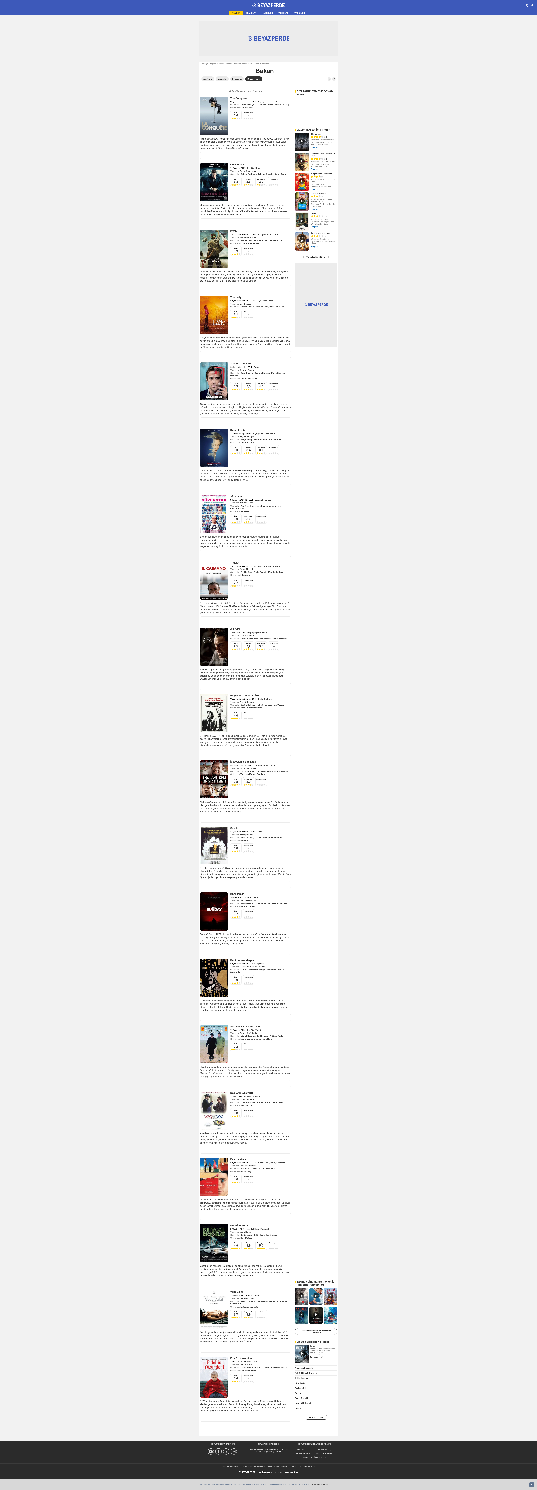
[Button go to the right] (334, 79)
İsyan (233, 231)
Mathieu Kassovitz (249, 237)
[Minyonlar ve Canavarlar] (302, 182)
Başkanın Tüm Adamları (244, 695)
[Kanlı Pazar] (214, 911)
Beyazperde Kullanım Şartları (260, 1466)
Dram (257, 168)
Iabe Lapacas (265, 240)
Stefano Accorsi (280, 1368)
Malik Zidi (277, 240)
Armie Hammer (279, 638)
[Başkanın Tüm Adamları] (214, 713)
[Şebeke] (214, 845)
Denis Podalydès (249, 105)
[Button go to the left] (329, 79)
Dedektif (262, 699)
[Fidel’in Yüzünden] (214, 1377)
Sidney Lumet (246, 834)
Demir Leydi (237, 430)
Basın (236, 179)
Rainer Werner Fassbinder (252, 967)
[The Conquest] (214, 116)
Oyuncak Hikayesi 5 (319, 193)
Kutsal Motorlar (239, 1225)
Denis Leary (277, 1102)
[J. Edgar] (214, 647)
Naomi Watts (266, 638)
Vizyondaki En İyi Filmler (316, 257)
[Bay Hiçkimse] (214, 1177)
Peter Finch (276, 837)
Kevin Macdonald (248, 768)
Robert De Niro (264, 1102)
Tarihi (275, 234)
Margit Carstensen (267, 969)
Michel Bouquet (248, 1036)
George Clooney (247, 370)
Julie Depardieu (264, 1368)
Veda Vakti (236, 1291)
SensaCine (300, 1453)
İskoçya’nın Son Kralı (243, 761)
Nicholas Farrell (279, 903)
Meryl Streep (246, 439)
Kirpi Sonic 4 (300, 1383)
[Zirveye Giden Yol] (214, 381)
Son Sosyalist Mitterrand (245, 1026)
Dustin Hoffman (248, 705)
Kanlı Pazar (237, 893)
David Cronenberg (248, 171)
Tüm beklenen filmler (316, 1417)
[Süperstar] (214, 514)
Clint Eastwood (247, 635)
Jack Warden (278, 705)
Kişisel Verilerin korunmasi (284, 1466)
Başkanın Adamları (241, 1093)
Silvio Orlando (260, 572)
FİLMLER (236, 13)
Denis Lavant (247, 1235)
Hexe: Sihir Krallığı (303, 1403)
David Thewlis (261, 307)
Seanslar (251, 13)
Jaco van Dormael (248, 1166)
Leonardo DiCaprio (250, 638)
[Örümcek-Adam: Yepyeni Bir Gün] (302, 162)
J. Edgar (235, 629)
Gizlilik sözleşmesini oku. (319, 1484)
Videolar (283, 13)
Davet (313, 213)
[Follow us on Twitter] (226, 1451)
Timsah (234, 562)
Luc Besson (245, 304)
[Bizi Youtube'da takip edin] (211, 1451)
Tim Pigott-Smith (263, 903)
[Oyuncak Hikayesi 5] (302, 201)
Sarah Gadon (281, 174)
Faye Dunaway (248, 837)
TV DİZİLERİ (299, 13)
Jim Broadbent (261, 439)
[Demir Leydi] (214, 448)
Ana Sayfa (204, 64)
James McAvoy (281, 771)
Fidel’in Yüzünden (241, 1358)
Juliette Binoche (266, 174)
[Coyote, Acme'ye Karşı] (302, 241)
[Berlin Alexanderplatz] (214, 978)
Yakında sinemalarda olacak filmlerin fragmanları (316, 1331)
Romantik (277, 566)
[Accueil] (268, 5)
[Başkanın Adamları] (214, 1111)
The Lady (235, 297)
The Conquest (238, 98)
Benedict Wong (276, 307)
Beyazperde (261, 179)
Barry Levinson (247, 1099)
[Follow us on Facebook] (218, 1451)
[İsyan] (214, 249)
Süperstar (236, 496)
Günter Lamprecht (249, 969)
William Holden (263, 837)
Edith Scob (259, 1235)
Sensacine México (311, 1457)
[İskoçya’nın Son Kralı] (214, 779)
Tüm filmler (228, 64)
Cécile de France (260, 506)
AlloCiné (300, 1449)
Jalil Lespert (262, 1036)
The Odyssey (316, 134)
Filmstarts (321, 1449)
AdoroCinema (322, 1453)
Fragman (314, 147)
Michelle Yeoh (247, 307)
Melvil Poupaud (248, 1301)
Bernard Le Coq (281, 105)
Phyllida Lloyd (247, 436)
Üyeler (236, 112)
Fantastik (280, 1163)
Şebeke (234, 828)
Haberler (267, 13)
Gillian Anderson (265, 771)
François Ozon (247, 1298)
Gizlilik (299, 1466)
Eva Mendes (271, 1235)
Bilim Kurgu (263, 1163)
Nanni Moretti (246, 569)
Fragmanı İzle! (316, 1357)
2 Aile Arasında (301, 1378)
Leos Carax (245, 1232)
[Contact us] (234, 1451)
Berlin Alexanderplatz (243, 960)
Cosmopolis (237, 164)
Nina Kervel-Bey (248, 1368)
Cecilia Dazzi (247, 572)
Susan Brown (275, 439)
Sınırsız (298, 1393)
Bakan (250, 64)
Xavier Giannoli (247, 503)
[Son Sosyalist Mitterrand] (214, 1044)
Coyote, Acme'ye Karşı (320, 233)
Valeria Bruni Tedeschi (267, 1301)
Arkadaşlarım (248, 112)
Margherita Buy (275, 572)
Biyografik (263, 102)
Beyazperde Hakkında (230, 1466)
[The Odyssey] (302, 142)
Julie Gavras (246, 1365)
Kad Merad (246, 506)
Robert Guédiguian (249, 1033)
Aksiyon (262, 234)
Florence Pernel (265, 105)
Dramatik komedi (277, 102)
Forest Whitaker (248, 771)
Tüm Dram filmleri (240, 64)
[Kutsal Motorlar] (214, 1243)
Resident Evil (301, 1388)
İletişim (244, 1466)
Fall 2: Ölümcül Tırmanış (306, 1373)
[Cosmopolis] (214, 182)
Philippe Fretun (277, 1036)
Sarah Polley (258, 1169)
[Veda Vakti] (214, 1309)
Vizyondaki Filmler (216, 64)
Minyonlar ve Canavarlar (321, 174)
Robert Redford (264, 705)
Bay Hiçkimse (238, 1159)
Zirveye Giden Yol (240, 363)
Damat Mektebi (301, 1398)
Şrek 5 (298, 1408)
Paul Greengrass (248, 900)
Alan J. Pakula (247, 702)
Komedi (267, 566)
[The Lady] (214, 315)
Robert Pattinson (249, 174)
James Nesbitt (247, 903)
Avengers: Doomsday (304, 1368)
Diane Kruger (271, 1169)
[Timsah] (214, 580)
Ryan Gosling (247, 373)
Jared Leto (246, 1169)
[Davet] (302, 221)
